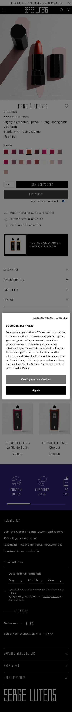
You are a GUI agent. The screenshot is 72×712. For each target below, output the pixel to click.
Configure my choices (36, 379)
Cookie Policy (21, 368)
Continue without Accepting (50, 317)
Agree (36, 390)
